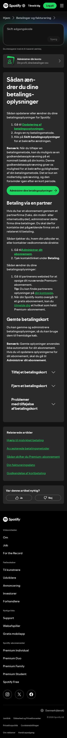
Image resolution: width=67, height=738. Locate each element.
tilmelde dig (22, 305)
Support (8, 618)
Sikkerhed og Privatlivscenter (27, 718)
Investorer (10, 593)
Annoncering (11, 585)
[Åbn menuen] (62, 5)
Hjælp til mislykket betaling (25, 440)
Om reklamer (9, 732)
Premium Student (14, 674)
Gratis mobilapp (14, 634)
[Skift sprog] (23, 6)
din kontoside (44, 293)
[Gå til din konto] (58, 60)
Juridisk (6, 718)
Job (5, 545)
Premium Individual (16, 650)
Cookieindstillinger (30, 725)
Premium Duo (12, 658)
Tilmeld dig (34, 5)
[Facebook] (31, 694)
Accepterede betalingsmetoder (28, 448)
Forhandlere (11, 601)
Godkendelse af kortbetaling (26, 473)
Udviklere (9, 578)
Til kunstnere (11, 570)
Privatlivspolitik (10, 725)
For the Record (13, 553)
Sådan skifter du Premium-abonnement (33, 457)
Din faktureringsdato (21, 465)
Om (5, 537)
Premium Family (14, 666)
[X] (19, 694)
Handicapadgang (26, 732)
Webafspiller (11, 626)
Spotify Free (11, 682)
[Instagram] (7, 694)
